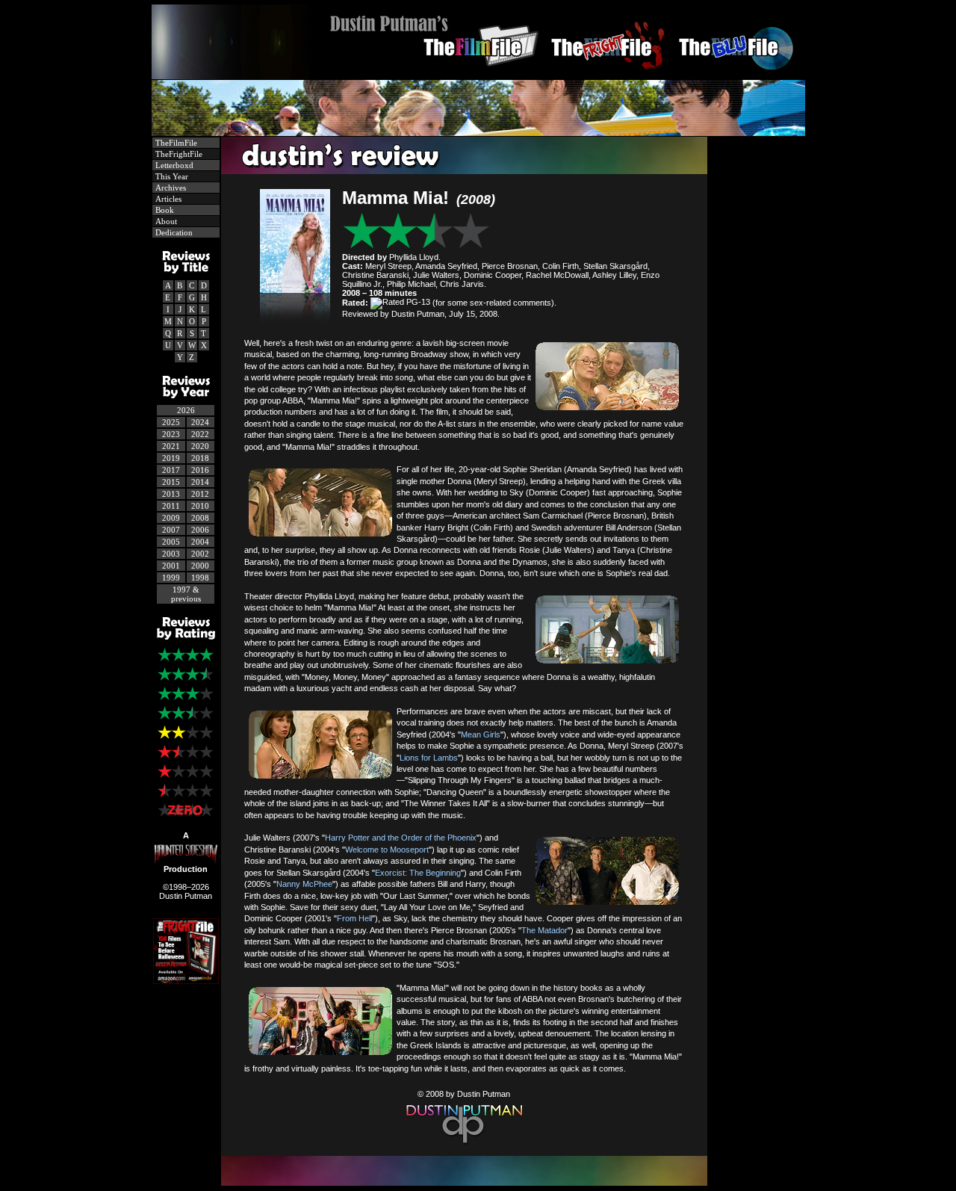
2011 (171, 505)
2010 (200, 505)
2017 (171, 469)
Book (163, 209)
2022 (200, 434)
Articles (167, 198)
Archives (169, 187)
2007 (171, 529)
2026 (186, 410)
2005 (171, 541)
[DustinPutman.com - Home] (478, 75)
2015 (171, 481)
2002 (200, 553)
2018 (200, 458)
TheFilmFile (175, 142)
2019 (171, 458)
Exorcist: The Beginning (418, 872)
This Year (170, 176)
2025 (171, 422)
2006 (200, 529)
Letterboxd (173, 165)
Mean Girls (480, 734)
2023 (171, 434)
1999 (171, 577)
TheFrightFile (177, 153)
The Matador (544, 930)
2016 (200, 469)
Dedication (173, 232)
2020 (200, 446)
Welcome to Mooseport (387, 849)
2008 (200, 517)
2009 (171, 517)
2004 (200, 541)
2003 (171, 553)
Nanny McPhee (304, 883)
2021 (171, 446)
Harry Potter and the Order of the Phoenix (401, 837)
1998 (200, 577)
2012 (200, 493)
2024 (200, 422)
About (165, 221)
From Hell (354, 918)
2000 (200, 565)
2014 (200, 481)
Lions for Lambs (429, 757)
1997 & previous (186, 594)
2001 (171, 565)
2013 (171, 493)
